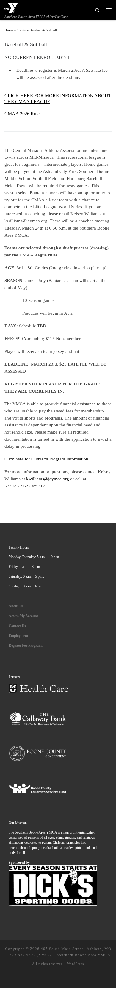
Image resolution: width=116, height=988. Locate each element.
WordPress (75, 963)
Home (8, 30)
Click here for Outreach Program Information (46, 458)
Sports (21, 30)
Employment (19, 636)
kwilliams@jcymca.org (47, 478)
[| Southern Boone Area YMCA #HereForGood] (11, 7)
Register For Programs (26, 645)
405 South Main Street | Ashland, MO (76, 948)
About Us (16, 606)
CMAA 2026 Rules (22, 114)
